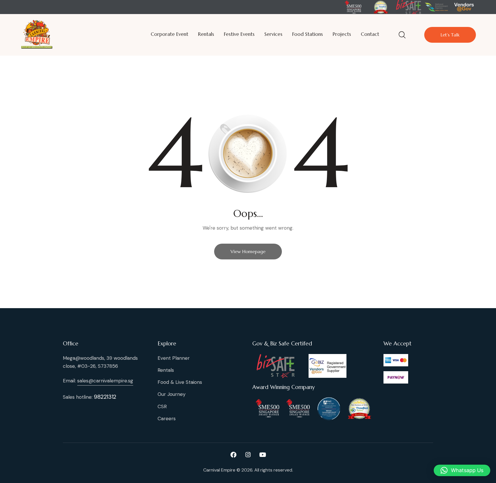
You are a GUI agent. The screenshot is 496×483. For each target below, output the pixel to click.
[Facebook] (233, 455)
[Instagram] (248, 455)
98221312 (105, 396)
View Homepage (248, 251)
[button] (462, 470)
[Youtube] (262, 455)
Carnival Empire (219, 470)
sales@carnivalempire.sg (105, 381)
